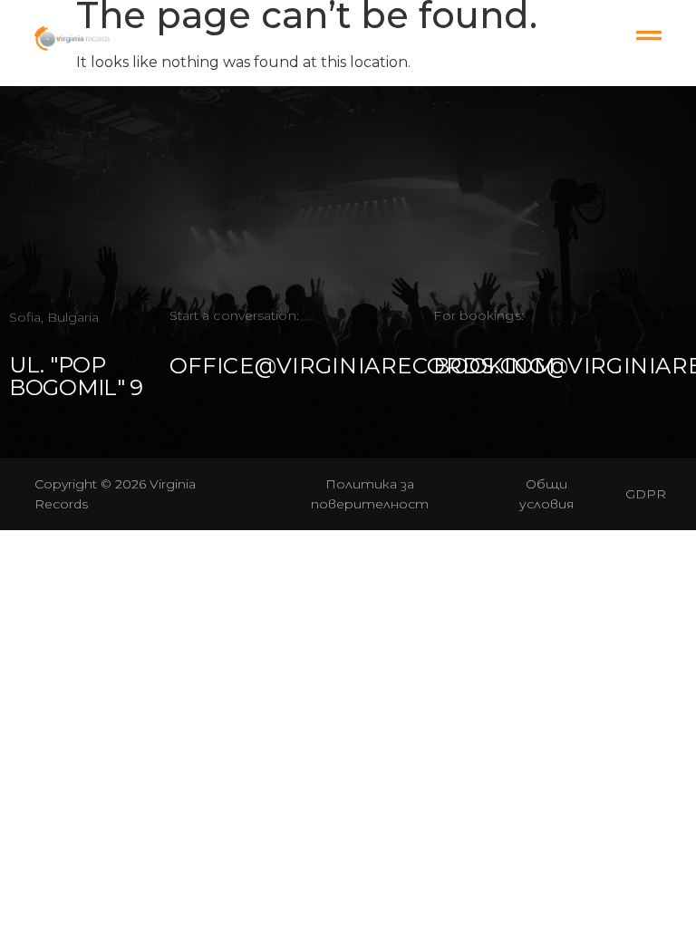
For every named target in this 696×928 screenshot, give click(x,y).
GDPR (645, 494)
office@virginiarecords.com (362, 366)
